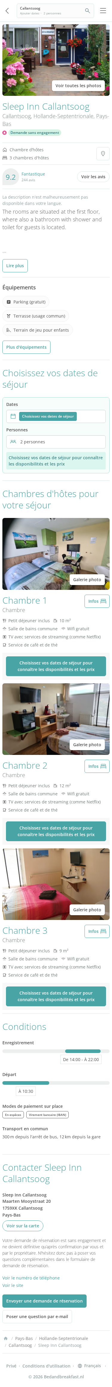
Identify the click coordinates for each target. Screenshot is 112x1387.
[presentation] (56, 416)
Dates (12, 404)
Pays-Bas (24, 1338)
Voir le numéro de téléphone (31, 1278)
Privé (11, 1366)
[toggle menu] (103, 10)
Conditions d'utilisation (46, 1366)
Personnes (17, 430)
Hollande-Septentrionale (63, 116)
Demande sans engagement (34, 132)
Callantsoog (16, 116)
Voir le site (12, 1285)
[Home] (5, 1338)
